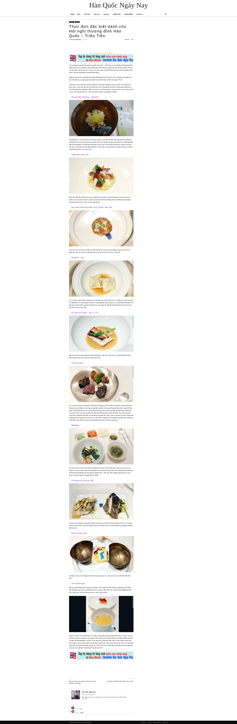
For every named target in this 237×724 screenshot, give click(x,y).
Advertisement (157, 722)
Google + (77, 712)
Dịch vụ (139, 14)
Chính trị (83, 19)
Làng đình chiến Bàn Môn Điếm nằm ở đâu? (120, 681)
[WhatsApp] (95, 47)
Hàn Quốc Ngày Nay (76, 39)
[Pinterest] (91, 47)
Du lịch (96, 14)
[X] (87, 47)
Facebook (77, 709)
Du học (106, 14)
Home (72, 14)
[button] (165, 14)
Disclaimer (144, 722)
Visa (78, 14)
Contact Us (165, 722)
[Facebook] (82, 47)
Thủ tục (87, 14)
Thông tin (116, 14)
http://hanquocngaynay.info (88, 694)
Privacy (150, 722)
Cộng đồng (128, 14)
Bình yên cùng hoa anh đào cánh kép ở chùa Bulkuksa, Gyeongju (82, 682)
